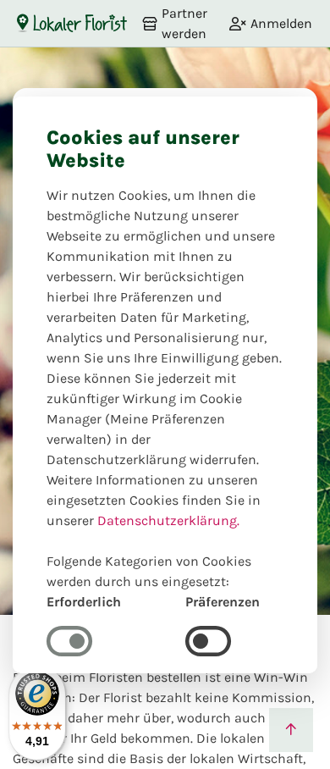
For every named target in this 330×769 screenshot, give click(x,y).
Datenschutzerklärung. (168, 520)
